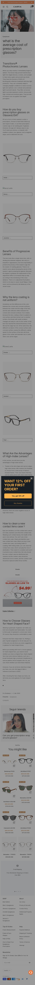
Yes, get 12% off (18, 496)
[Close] (31, 478)
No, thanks (18, 503)
